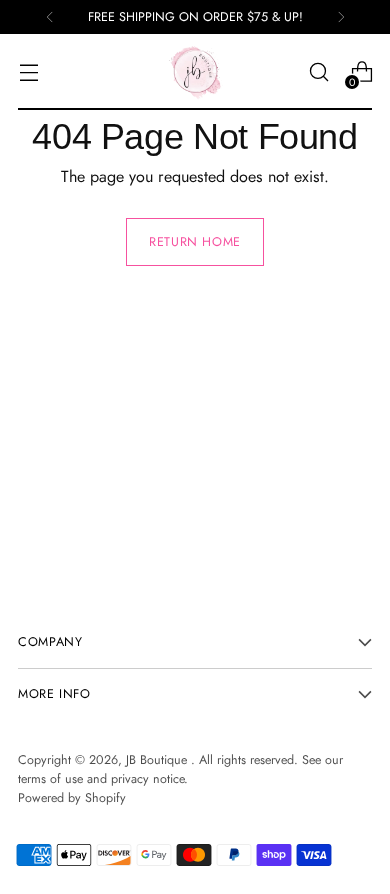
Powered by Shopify (72, 798)
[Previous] (50, 17)
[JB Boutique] (195, 72)
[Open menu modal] (28, 72)
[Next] (341, 17)
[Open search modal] (318, 72)
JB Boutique (158, 760)
